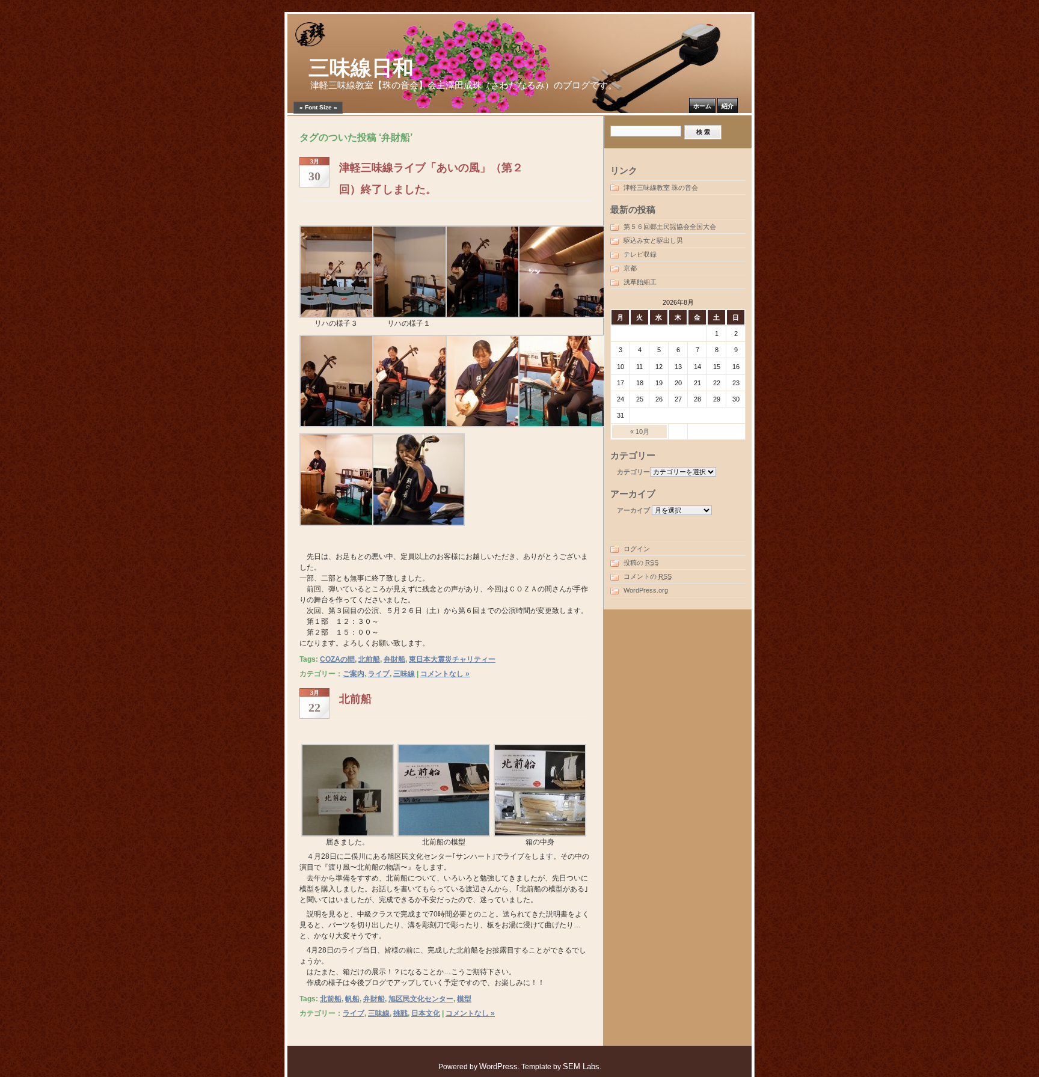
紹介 (728, 106)
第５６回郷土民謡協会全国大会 (670, 226)
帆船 (352, 999)
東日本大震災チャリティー (452, 659)
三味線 (404, 674)
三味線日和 (361, 68)
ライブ (379, 674)
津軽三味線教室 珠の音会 (661, 187)
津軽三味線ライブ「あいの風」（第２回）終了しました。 (431, 178)
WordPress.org (646, 590)
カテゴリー (633, 471)
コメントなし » (445, 674)
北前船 (369, 659)
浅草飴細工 (640, 281)
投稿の (641, 562)
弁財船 (394, 659)
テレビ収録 (640, 254)
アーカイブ (633, 510)
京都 (630, 268)
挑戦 (400, 1013)
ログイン (637, 548)
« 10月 (639, 431)
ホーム (702, 106)
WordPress (498, 1066)
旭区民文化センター (420, 999)
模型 (464, 999)
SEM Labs (581, 1066)
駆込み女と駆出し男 (653, 240)
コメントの (648, 576)
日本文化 (425, 1013)
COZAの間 (337, 659)
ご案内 (353, 674)
